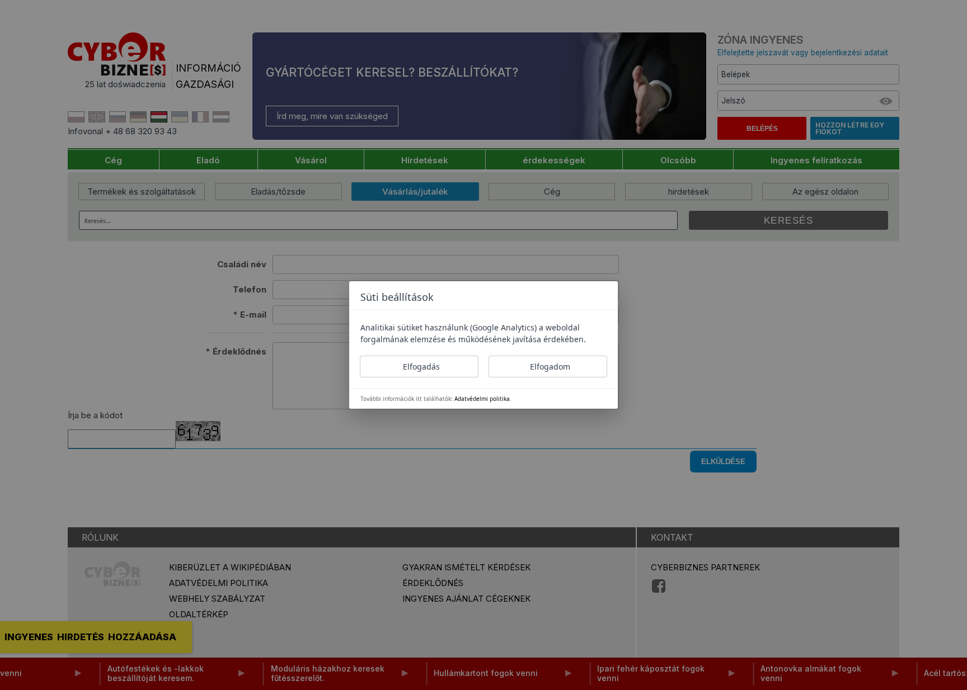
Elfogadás (421, 366)
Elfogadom (550, 366)
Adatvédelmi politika (482, 399)
